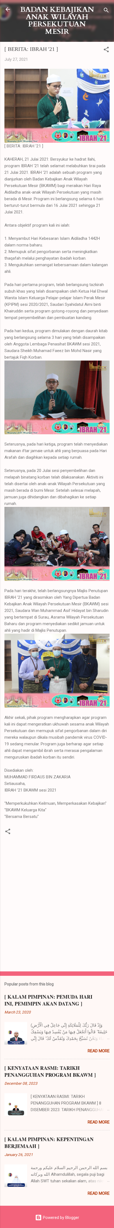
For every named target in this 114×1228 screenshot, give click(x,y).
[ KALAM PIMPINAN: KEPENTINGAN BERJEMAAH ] (49, 1143)
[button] (106, 50)
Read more (99, 1050)
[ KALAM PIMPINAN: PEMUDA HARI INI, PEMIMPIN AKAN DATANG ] (48, 1000)
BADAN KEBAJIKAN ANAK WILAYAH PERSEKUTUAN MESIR (57, 21)
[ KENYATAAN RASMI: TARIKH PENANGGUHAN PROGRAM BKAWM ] (50, 1071)
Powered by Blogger (60, 1217)
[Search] (106, 11)
